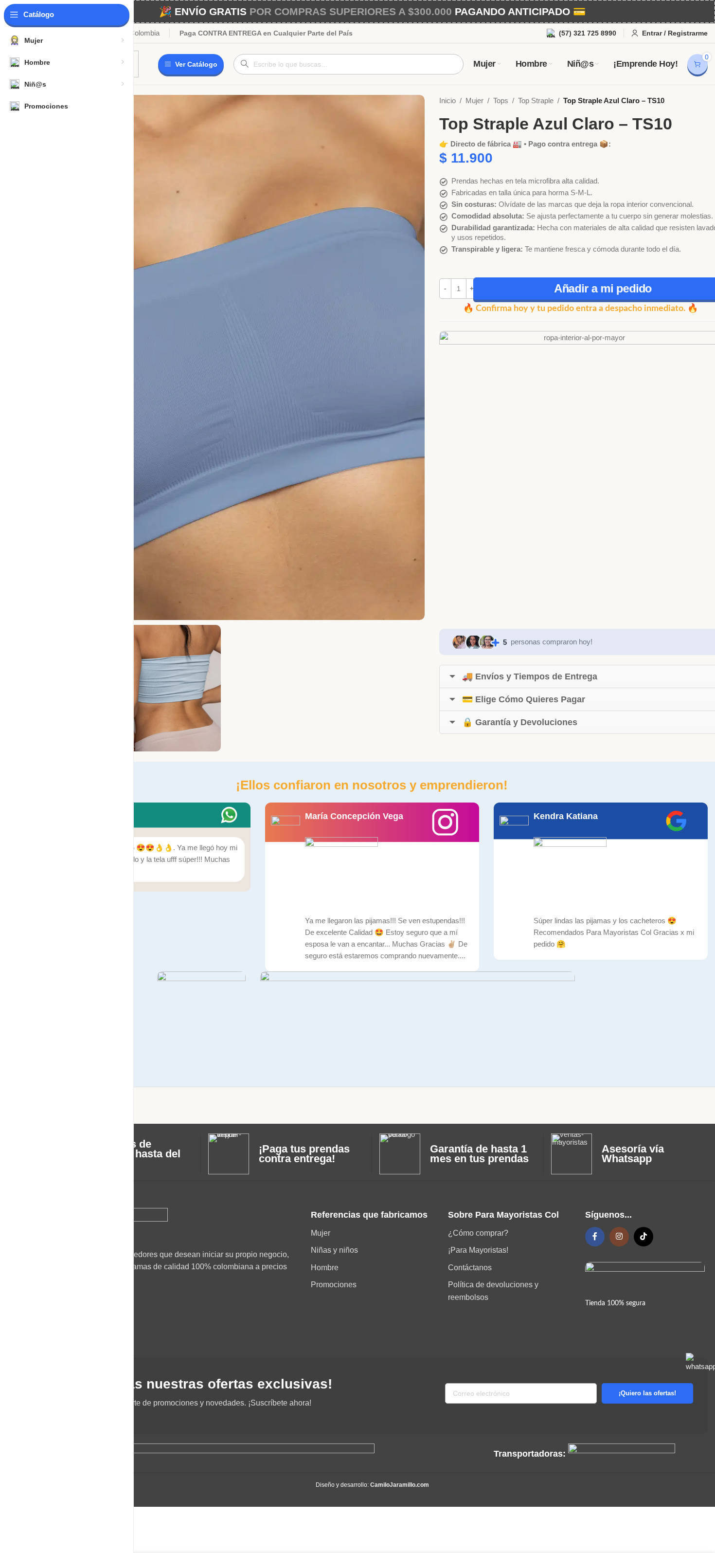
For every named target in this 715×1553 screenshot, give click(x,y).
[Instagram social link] (619, 1236)
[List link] (372, 1233)
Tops (500, 100)
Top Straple (536, 100)
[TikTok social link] (643, 1236)
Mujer (474, 100)
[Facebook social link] (595, 1236)
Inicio (447, 100)
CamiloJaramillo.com (399, 1484)
